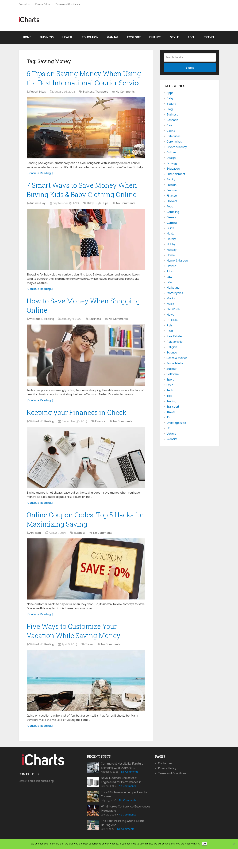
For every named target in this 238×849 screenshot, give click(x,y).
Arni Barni (35, 532)
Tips (105, 203)
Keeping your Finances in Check (76, 412)
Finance (155, 37)
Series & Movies (177, 358)
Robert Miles (37, 91)
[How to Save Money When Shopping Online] (86, 355)
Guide (170, 228)
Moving (171, 298)
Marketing (173, 287)
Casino (171, 130)
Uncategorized (176, 422)
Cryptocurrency (177, 147)
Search (190, 67)
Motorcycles (175, 293)
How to (171, 266)
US (168, 428)
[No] (233, 844)
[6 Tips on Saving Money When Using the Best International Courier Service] (86, 127)
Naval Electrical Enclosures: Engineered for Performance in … (122, 780)
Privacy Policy (42, 4)
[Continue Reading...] (40, 173)
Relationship (175, 341)
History (171, 239)
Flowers (172, 201)
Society (171, 368)
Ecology (134, 37)
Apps (170, 93)
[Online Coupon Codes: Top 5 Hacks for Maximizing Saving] (86, 568)
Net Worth (173, 309)
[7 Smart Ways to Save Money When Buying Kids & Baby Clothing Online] (86, 239)
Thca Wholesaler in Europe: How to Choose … (124, 794)
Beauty (171, 103)
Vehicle (171, 433)
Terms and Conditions (67, 4)
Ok (204, 843)
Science (172, 352)
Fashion (171, 185)
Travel (209, 37)
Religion (172, 347)
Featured (172, 190)
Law (169, 276)
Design (171, 157)
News (170, 314)
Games (171, 217)
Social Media (175, 363)
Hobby (171, 244)
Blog (170, 109)
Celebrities (174, 136)
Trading (171, 401)
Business (47, 37)
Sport (170, 379)
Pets (170, 325)
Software (173, 374)
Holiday (171, 249)
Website (172, 439)
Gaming (112, 37)
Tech (191, 37)
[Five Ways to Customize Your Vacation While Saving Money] (86, 680)
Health (67, 37)
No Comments (125, 91)
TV (168, 417)
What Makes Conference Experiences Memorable (125, 808)
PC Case (172, 320)
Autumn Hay (37, 203)
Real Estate (174, 336)
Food (170, 206)
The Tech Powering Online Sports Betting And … (122, 823)
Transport (101, 91)
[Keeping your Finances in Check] (86, 457)
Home (27, 37)
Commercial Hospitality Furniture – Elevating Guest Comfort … (123, 765)
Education (90, 37)
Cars (169, 125)
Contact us (24, 4)
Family (171, 179)
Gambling (173, 212)
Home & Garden (177, 260)
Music (170, 304)
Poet (170, 331)
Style (174, 37)
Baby (90, 203)
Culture (171, 152)
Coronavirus (174, 141)
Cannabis (172, 120)
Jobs (170, 271)
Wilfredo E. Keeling (41, 319)
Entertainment (176, 174)
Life (169, 282)
